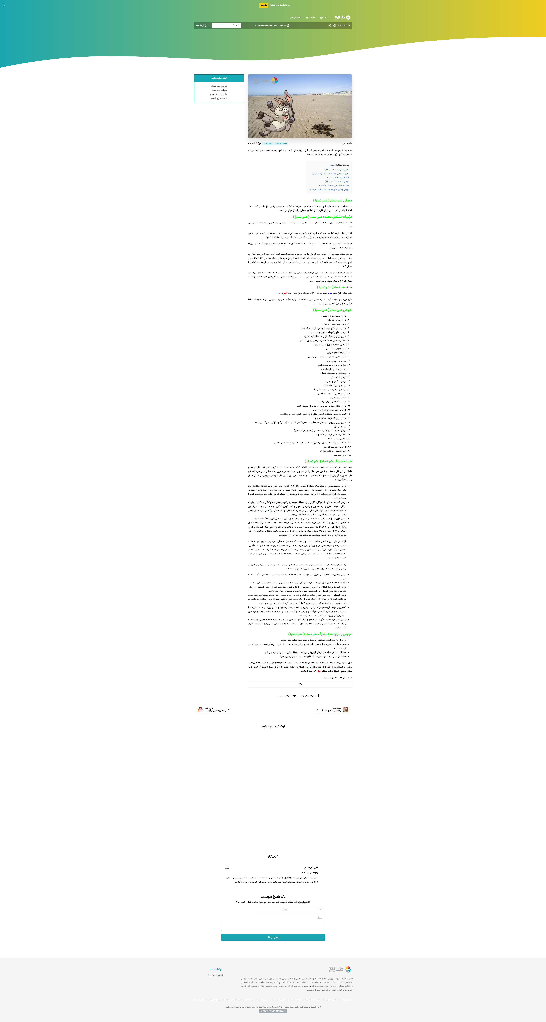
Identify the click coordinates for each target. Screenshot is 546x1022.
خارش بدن (310, 502)
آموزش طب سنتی (219, 86)
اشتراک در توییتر (284, 695)
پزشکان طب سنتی (219, 94)
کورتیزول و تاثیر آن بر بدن (250, 801)
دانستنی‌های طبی (288, 40)
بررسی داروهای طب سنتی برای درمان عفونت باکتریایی (319, 803)
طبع (349, 287)
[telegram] (329, 25)
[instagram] (334, 25)
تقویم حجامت (308, 986)
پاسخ (227, 868)
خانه (302, 40)
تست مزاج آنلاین (219, 98)
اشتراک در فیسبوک (308, 695)
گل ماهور (285, 565)
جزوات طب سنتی (219, 90)
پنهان (332, 165)
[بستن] (4, 5)
